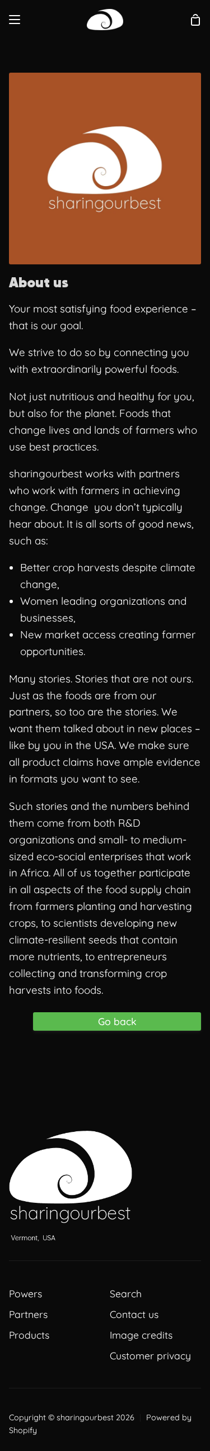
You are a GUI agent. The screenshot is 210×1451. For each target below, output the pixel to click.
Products (29, 1335)
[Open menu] (15, 19)
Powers (25, 1293)
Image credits (141, 1335)
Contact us (134, 1314)
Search (126, 1293)
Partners (28, 1314)
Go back (117, 1021)
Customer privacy (150, 1355)
